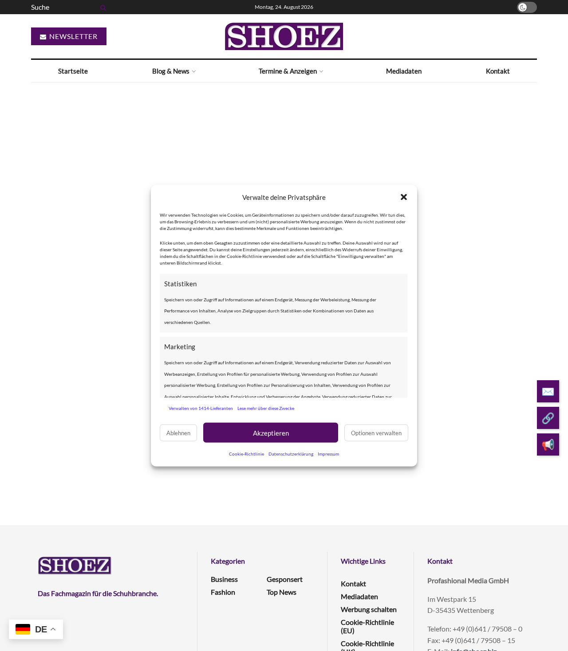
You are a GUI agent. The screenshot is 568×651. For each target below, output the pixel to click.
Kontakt (498, 71)
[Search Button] (101, 7)
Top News (281, 592)
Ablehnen (178, 432)
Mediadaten (404, 71)
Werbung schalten (369, 609)
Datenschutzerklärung (290, 453)
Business (224, 579)
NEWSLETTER (72, 36)
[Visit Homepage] (284, 36)
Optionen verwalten (376, 432)
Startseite (73, 71)
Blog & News (170, 71)
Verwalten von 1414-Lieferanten (201, 407)
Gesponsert (285, 579)
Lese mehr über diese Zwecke (265, 407)
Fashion (223, 592)
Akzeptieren (271, 433)
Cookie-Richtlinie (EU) (367, 626)
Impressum (328, 453)
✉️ (548, 391)
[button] (403, 197)
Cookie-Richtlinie (246, 453)
